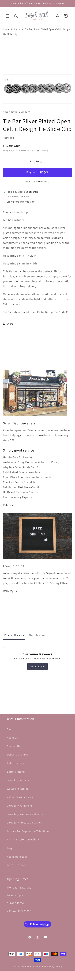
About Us (12, 737)
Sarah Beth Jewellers (31, 966)
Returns (8, 505)
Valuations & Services (20, 797)
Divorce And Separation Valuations (28, 831)
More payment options (37, 181)
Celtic (17, 29)
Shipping (22, 150)
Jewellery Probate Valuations (25, 822)
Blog (10, 848)
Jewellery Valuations (19, 805)
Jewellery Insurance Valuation (25, 814)
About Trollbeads (17, 856)
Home (6, 29)
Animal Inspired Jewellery (23, 839)
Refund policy (15, 763)
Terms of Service (17, 865)
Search (11, 729)
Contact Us (13, 746)
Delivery (8, 591)
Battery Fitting (16, 771)
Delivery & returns (18, 754)
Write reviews (37, 666)
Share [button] (9, 323)
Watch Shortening (18, 788)
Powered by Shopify (52, 966)
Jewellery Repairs (18, 780)
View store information (21, 201)
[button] (7, 16)
